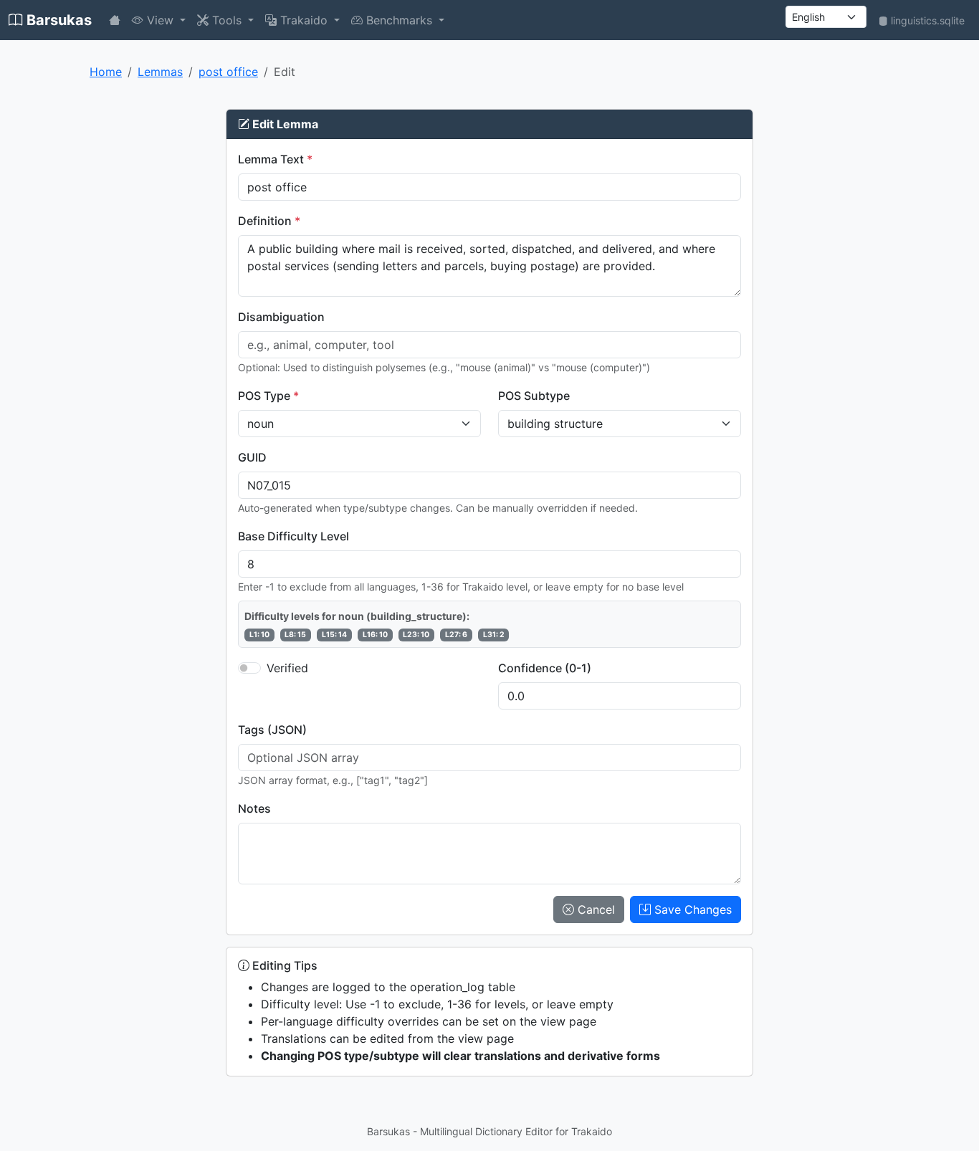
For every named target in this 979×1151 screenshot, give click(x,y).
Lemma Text (275, 159)
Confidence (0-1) (544, 668)
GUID (252, 457)
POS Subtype (534, 395)
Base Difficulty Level (293, 536)
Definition (269, 221)
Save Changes (691, 909)
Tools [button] (227, 20)
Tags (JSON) (272, 729)
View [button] (160, 20)
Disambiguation (281, 317)
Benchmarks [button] (399, 20)
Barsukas (57, 20)
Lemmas (160, 72)
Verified (287, 668)
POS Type (268, 395)
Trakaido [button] (304, 20)
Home (106, 72)
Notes (254, 808)
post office (228, 72)
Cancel (594, 909)
